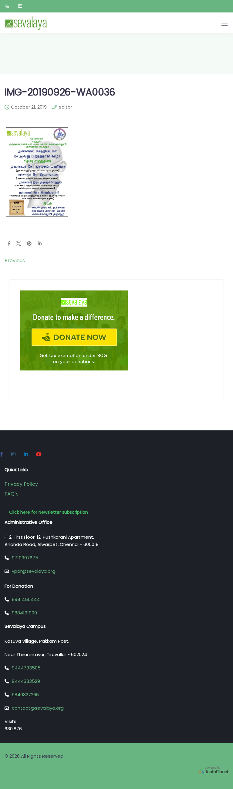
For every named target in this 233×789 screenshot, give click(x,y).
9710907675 (25, 557)
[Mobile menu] (224, 23)
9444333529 (26, 681)
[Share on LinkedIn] (40, 244)
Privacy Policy (21, 484)
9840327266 (25, 694)
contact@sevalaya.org (38, 708)
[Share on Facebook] (9, 244)
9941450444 (26, 599)
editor (65, 107)
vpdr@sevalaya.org (33, 571)
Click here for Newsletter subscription (48, 512)
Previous (15, 260)
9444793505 (26, 668)
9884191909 (24, 613)
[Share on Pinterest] (29, 244)
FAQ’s (12, 493)
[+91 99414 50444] (8, 6)
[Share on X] (18, 244)
